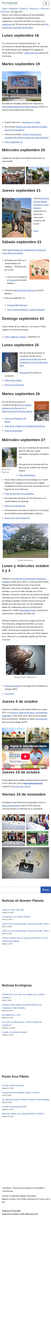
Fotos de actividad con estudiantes (19, 494)
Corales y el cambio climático (14, 1032)
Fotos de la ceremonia (14, 385)
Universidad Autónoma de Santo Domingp (20, 107)
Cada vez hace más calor (13, 910)
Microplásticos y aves (11, 1015)
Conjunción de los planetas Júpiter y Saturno (21, 1092)
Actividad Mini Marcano (17, 305)
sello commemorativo (11, 805)
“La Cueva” (9, 693)
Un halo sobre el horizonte (13, 1085)
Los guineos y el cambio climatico (16, 917)
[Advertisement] (15, 964)
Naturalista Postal (28, 610)
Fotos (35, 231)
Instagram (13, 280)
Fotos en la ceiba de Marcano (17, 518)
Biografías (13, 8)
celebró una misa (31, 53)
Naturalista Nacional (33, 783)
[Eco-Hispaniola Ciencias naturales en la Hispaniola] (10, 3)
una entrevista (41, 719)
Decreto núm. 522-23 (21, 786)
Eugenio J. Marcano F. (29, 8)
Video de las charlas (13, 380)
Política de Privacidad (11, 1211)
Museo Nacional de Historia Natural (17, 411)
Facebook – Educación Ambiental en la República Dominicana (23, 1189)
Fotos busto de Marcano (15, 506)
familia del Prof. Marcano (25, 290)
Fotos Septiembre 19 (13, 142)
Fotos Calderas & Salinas (15, 337)
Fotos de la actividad (13, 430)
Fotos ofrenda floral (27, 475)
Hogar (3, 8)
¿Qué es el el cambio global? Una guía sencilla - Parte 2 (26, 924)
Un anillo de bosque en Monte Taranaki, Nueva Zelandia (25, 1099)
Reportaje (24, 373)
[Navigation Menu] (46, 3)
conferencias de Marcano (30, 359)
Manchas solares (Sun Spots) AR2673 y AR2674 (23, 1114)
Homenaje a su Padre (31, 122)
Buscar (45, 890)
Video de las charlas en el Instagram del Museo (25, 426)
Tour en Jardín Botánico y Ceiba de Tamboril (26, 309)
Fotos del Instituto (12, 686)
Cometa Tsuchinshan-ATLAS (14, 1107)
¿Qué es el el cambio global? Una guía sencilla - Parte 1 (26, 931)
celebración (7, 24)
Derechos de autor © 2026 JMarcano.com (20, 1214)
